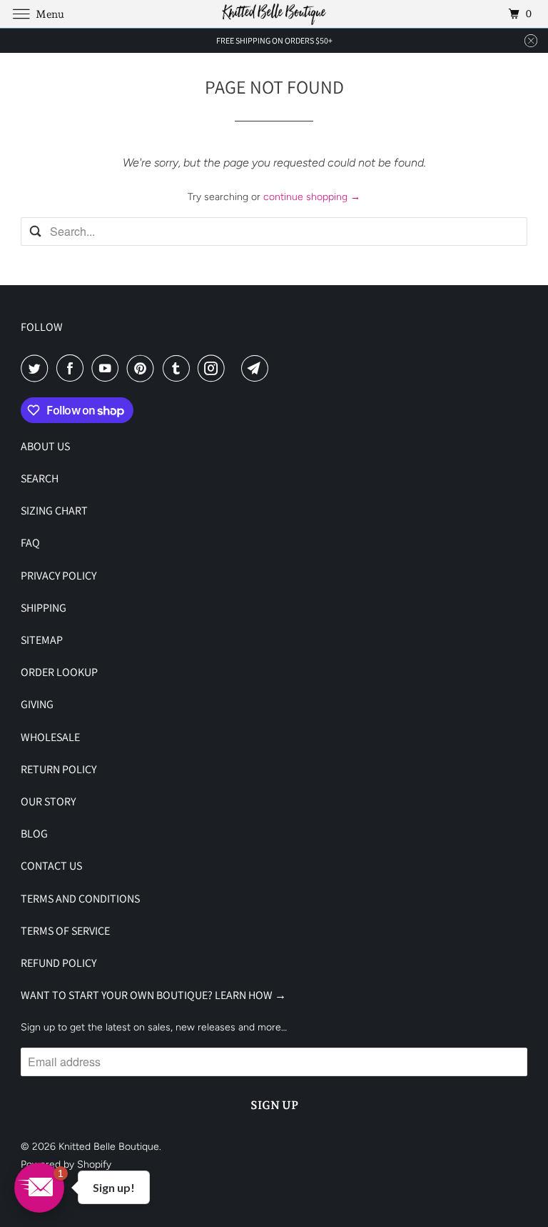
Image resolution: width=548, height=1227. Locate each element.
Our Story (48, 801)
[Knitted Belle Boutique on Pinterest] (143, 368)
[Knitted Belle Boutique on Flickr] (236, 368)
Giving (37, 704)
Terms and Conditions (80, 898)
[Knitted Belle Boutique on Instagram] (214, 368)
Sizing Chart (54, 510)
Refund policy (58, 962)
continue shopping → (311, 197)
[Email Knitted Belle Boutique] (257, 368)
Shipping (43, 607)
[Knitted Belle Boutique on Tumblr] (179, 368)
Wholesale (50, 737)
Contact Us (51, 865)
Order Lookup (59, 672)
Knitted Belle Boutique (109, 1147)
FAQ (30, 542)
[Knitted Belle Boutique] (274, 14)
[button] (39, 1188)
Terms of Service (65, 930)
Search (40, 478)
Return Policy (58, 769)
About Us (45, 446)
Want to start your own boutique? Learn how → (153, 995)
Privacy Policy (58, 575)
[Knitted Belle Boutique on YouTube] (107, 368)
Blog (34, 833)
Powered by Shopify (66, 1164)
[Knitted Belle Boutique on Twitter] (37, 368)
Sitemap (42, 639)
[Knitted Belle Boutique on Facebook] (72, 368)
